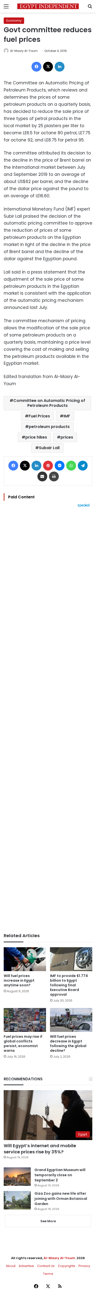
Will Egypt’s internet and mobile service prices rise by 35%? (40, 1149)
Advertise (26, 1266)
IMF (67, 416)
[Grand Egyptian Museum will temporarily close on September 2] (17, 1176)
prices (67, 437)
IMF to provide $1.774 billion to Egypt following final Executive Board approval (69, 985)
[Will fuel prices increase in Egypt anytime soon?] (25, 959)
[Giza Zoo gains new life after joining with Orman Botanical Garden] (17, 1200)
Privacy (84, 1266)
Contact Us (46, 1266)
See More (48, 1221)
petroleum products (49, 426)
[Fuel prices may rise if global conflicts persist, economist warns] (25, 1020)
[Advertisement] (48, 720)
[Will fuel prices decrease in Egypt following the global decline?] (71, 1020)
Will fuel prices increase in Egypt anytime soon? (19, 980)
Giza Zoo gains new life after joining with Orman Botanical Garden (60, 1198)
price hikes (36, 437)
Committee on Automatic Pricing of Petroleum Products (49, 403)
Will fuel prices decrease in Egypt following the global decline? (68, 1043)
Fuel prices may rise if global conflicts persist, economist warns (23, 1043)
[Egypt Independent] (48, 6)
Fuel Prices (39, 416)
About (11, 1266)
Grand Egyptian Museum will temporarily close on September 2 (59, 1175)
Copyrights (66, 1266)
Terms (48, 1273)
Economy (13, 20)
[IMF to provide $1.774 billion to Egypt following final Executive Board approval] (71, 959)
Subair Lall (49, 448)
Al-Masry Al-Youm (24, 51)
